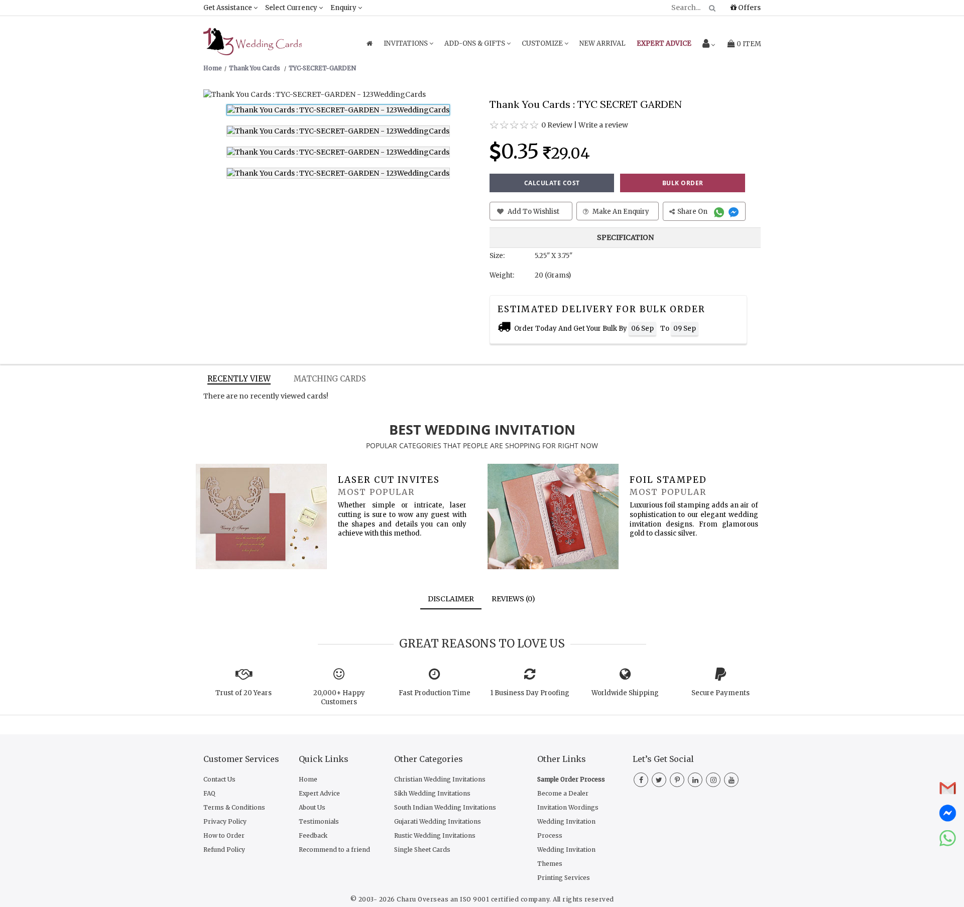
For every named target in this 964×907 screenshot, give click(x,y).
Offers (749, 7)
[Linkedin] (695, 780)
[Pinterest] (677, 780)
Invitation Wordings (567, 807)
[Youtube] (731, 780)
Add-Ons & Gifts (475, 43)
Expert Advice (319, 793)
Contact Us (219, 779)
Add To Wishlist (532, 211)
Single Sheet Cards (422, 849)
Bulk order (682, 183)
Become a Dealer (562, 793)
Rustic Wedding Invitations (434, 835)
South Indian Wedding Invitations (445, 807)
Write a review (603, 124)
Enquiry (344, 8)
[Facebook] (641, 780)
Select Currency (292, 8)
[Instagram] (713, 780)
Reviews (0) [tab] (513, 598)
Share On (693, 211)
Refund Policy (224, 849)
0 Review (556, 124)
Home (308, 779)
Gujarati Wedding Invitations (437, 821)
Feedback (313, 835)
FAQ (209, 793)
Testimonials (319, 821)
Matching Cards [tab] (330, 378)
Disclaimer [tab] (451, 598)
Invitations (406, 43)
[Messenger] (735, 211)
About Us (312, 807)
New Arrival (602, 43)
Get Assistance (228, 8)
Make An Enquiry (620, 211)
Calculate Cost (552, 183)
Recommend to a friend (334, 849)
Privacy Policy (225, 821)
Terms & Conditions (234, 807)
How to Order (224, 835)
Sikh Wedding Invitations (432, 793)
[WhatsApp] (720, 211)
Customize (543, 43)
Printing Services (563, 877)
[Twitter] (659, 780)
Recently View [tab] (239, 378)
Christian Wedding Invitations (440, 779)
